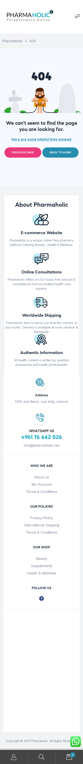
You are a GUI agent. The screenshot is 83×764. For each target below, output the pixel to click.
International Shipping (41, 525)
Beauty (41, 558)
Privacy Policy (41, 518)
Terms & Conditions (41, 491)
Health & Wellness (41, 573)
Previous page (23, 152)
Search (41, 757)
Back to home (60, 152)
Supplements (41, 566)
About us (41, 477)
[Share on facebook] (41, 598)
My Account (41, 484)
